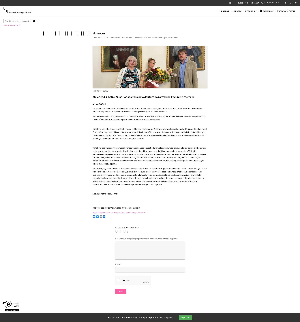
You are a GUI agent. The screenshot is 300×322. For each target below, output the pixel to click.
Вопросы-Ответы (286, 11)
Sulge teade (185, 317)
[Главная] (17, 10)
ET (286, 3)
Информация (266, 11)
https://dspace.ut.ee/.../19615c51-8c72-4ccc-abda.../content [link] (119, 212)
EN (290, 3)
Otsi (34, 21)
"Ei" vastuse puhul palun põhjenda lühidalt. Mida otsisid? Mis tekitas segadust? (146, 239)
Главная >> (98, 38)
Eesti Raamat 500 (255, 3)
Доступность (273, 3)
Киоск (241, 3)
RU (295, 3)
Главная (224, 11)
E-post (117, 264)
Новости (236, 11)
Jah (120, 232)
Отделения (251, 11)
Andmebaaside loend (12, 25)
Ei (127, 232)
